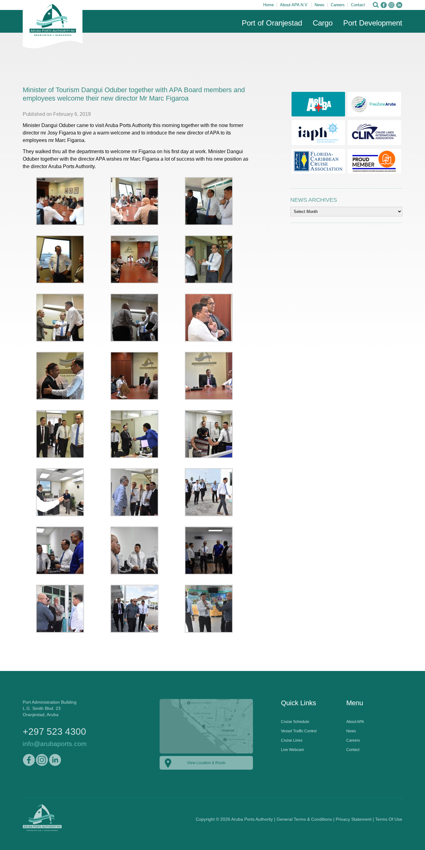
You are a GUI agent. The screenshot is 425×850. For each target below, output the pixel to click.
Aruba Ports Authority (52, 24)
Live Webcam (292, 750)
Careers (338, 4)
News (320, 4)
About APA (355, 722)
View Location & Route (206, 763)
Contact (358, 4)
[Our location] (206, 754)
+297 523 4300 (54, 731)
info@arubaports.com (55, 743)
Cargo (323, 23)
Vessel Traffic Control (299, 731)
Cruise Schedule (295, 722)
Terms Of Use (388, 819)
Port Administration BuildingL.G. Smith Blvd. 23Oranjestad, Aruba (50, 708)
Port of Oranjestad (272, 23)
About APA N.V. (294, 4)
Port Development (372, 23)
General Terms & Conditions (304, 819)
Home (268, 4)
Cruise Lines (291, 740)
